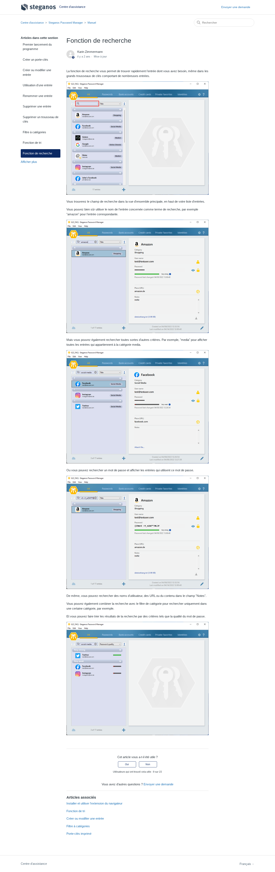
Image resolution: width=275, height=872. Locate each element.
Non (148, 764)
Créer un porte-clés (35, 59)
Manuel (92, 22)
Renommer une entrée (37, 96)
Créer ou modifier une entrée (37, 72)
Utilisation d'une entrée (37, 85)
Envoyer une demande (235, 7)
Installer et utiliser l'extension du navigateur (94, 803)
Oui (127, 764)
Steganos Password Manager (66, 22)
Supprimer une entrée (37, 106)
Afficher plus (29, 161)
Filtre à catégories (34, 132)
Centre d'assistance (32, 22)
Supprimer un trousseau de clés (40, 119)
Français (246, 864)
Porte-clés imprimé (78, 833)
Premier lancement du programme (37, 47)
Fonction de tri (32, 142)
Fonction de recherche (37, 153)
